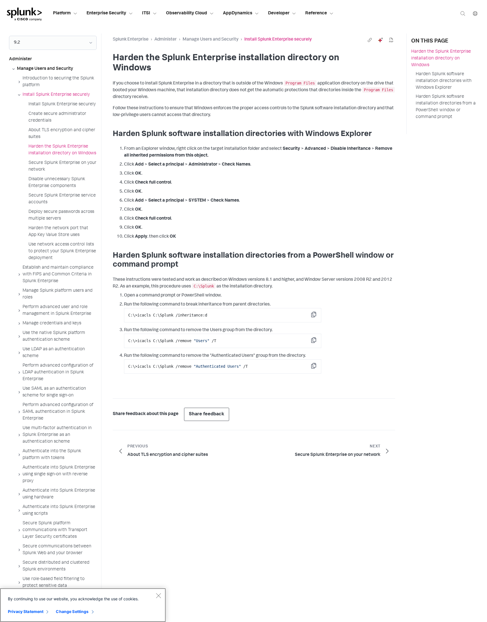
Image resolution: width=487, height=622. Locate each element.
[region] (83, 605)
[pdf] (391, 40)
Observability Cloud (186, 13)
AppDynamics (237, 13)
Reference (316, 13)
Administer (165, 39)
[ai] (380, 40)
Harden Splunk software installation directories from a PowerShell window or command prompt (446, 107)
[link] (370, 40)
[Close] (158, 595)
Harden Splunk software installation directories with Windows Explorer (443, 81)
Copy (317, 316)
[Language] (475, 13)
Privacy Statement (25, 611)
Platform (62, 13)
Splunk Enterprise (131, 39)
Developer (278, 13)
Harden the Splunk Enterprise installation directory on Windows (441, 59)
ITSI (146, 13)
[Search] (463, 13)
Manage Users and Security (210, 39)
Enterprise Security (106, 13)
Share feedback (206, 414)
